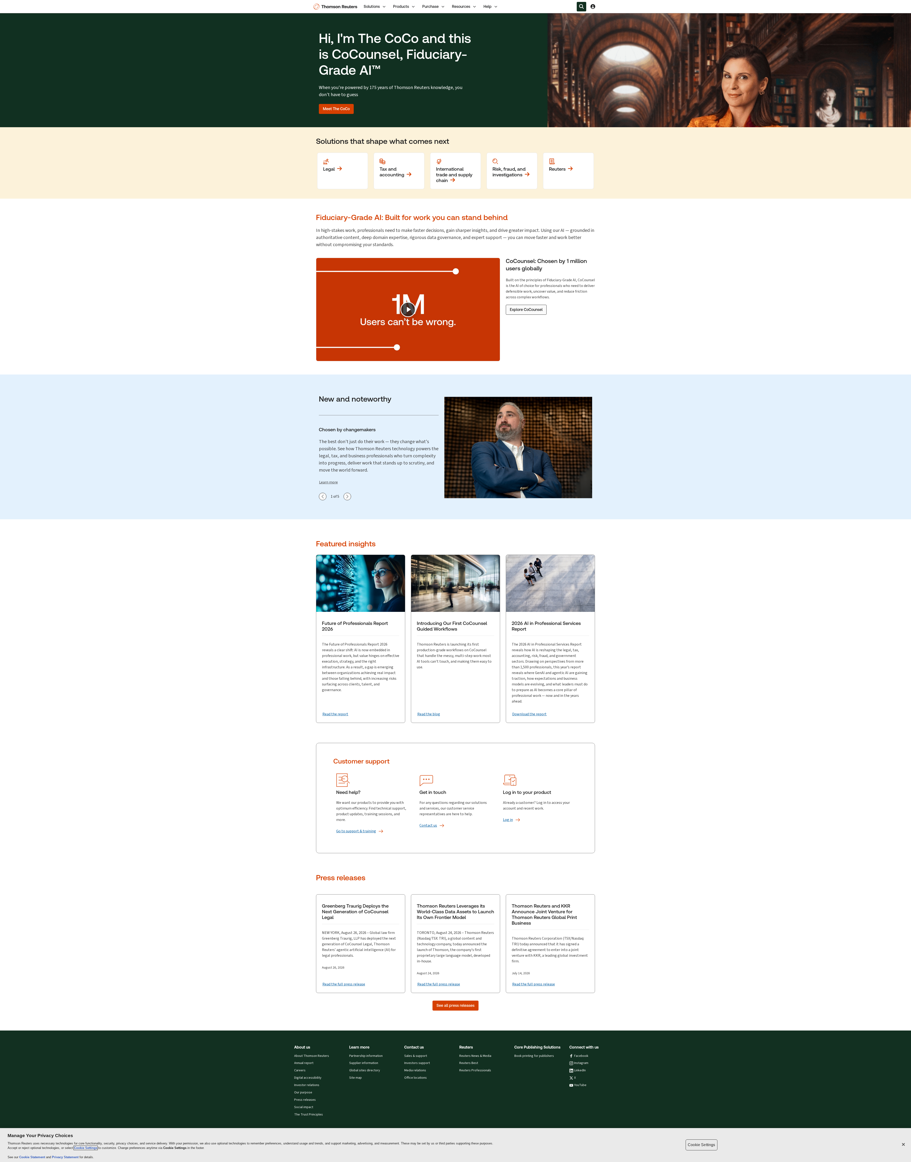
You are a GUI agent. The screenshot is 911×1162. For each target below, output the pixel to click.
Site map (355, 1078)
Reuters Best (468, 1063)
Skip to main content (21, 3)
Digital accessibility (307, 1078)
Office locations (415, 1078)
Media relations (415, 1070)
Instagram (581, 1063)
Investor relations (306, 1085)
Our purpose (303, 1092)
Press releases (305, 1100)
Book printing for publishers (534, 1056)
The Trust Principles (308, 1114)
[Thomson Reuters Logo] (336, 7)
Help (487, 6)
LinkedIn (580, 1070)
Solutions (372, 6)
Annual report (303, 1063)
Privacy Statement (65, 1157)
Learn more (328, 482)
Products (401, 6)
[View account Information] (593, 6)
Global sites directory (364, 1070)
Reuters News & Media (475, 1056)
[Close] (903, 1144)
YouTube (580, 1085)
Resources (461, 6)
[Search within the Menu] (581, 6)
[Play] (408, 309)
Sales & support (415, 1056)
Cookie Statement (32, 1157)
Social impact (303, 1107)
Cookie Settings (85, 1148)
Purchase (430, 6)
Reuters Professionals (475, 1070)
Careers (300, 1070)
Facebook (581, 1056)
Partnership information (366, 1056)
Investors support (417, 1063)
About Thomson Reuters (311, 1056)
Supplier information (363, 1063)
